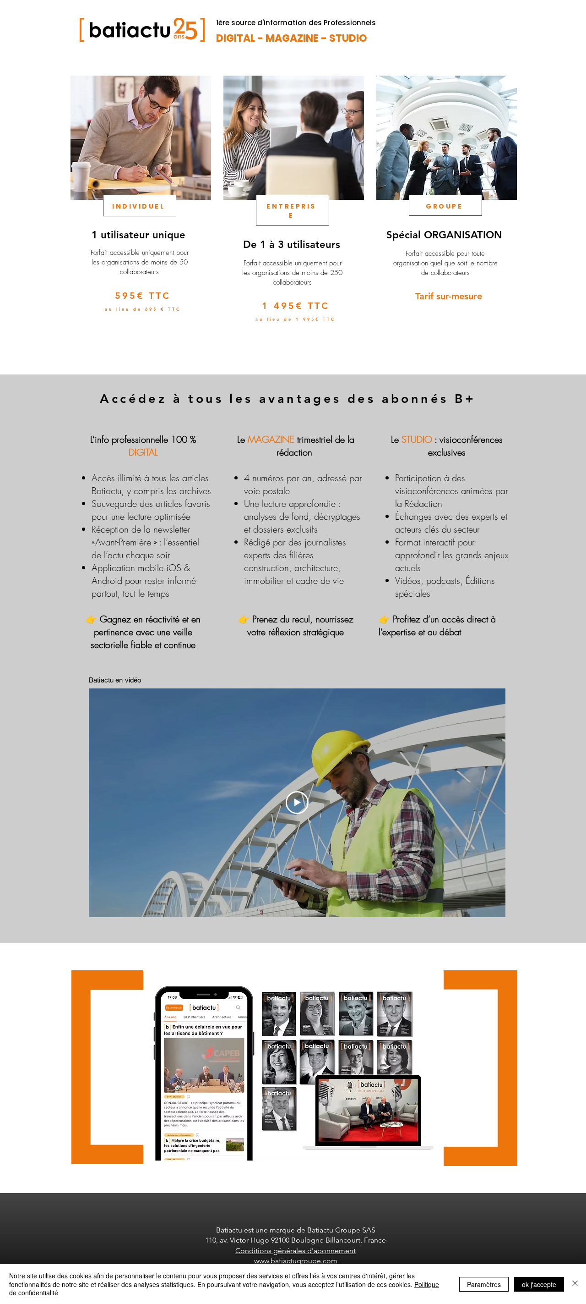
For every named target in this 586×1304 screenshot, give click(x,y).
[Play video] (297, 802)
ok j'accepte (539, 1284)
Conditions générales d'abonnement (295, 1250)
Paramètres (484, 1284)
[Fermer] (575, 1284)
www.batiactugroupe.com (295, 1260)
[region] (140, 215)
